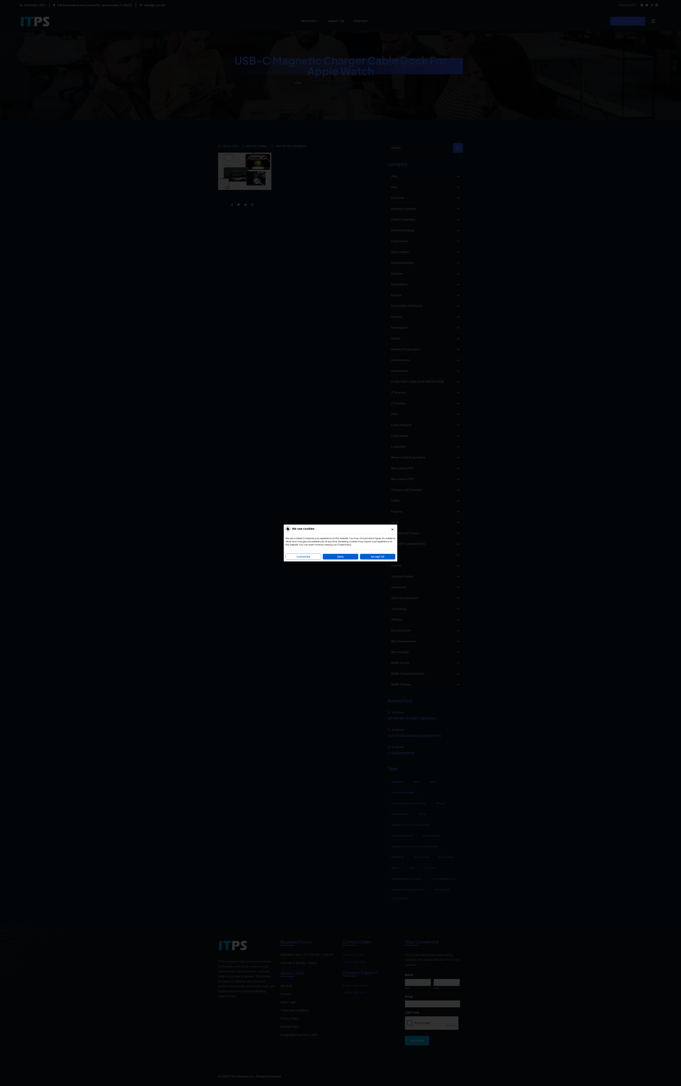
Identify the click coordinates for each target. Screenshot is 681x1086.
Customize (303, 556)
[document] (340, 543)
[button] (392, 529)
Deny (340, 556)
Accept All (377, 556)
